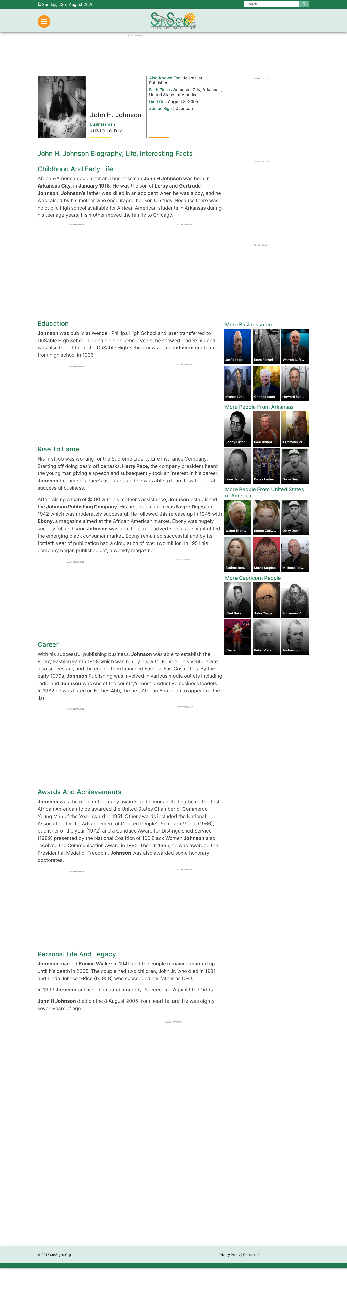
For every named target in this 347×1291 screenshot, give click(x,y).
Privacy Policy (229, 1255)
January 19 (100, 130)
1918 (117, 130)
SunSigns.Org (60, 1255)
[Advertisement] (173, 1170)
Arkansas (211, 89)
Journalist (192, 77)
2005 (193, 101)
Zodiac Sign (160, 108)
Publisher (158, 82)
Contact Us (251, 1255)
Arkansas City (186, 89)
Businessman (102, 124)
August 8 (177, 101)
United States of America (173, 94)
